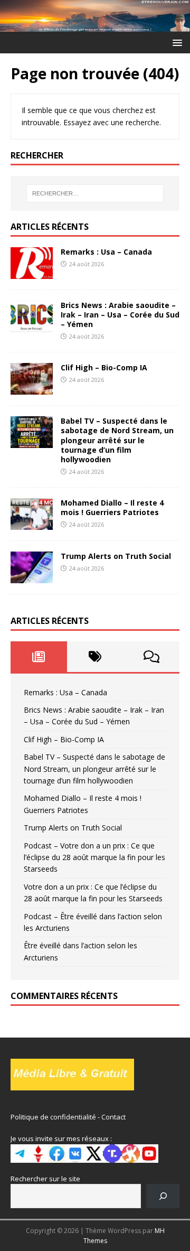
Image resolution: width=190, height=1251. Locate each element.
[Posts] (39, 656)
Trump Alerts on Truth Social (116, 556)
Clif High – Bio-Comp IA (104, 367)
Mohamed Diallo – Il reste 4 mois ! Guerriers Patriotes (112, 507)
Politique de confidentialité (53, 1117)
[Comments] (151, 656)
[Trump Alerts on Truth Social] (32, 577)
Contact (113, 1117)
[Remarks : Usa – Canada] (32, 272)
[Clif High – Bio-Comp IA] (32, 389)
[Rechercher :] (95, 193)
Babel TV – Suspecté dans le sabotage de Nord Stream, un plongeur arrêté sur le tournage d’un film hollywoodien (117, 440)
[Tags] (95, 656)
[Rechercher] (162, 1196)
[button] (175, 42)
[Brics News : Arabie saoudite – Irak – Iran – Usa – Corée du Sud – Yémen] (32, 326)
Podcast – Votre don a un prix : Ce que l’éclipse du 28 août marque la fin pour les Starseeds (94, 857)
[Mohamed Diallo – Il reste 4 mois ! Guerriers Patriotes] (32, 523)
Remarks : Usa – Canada (106, 252)
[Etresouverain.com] (95, 26)
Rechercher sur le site (45, 1178)
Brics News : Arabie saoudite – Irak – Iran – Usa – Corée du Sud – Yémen (120, 314)
